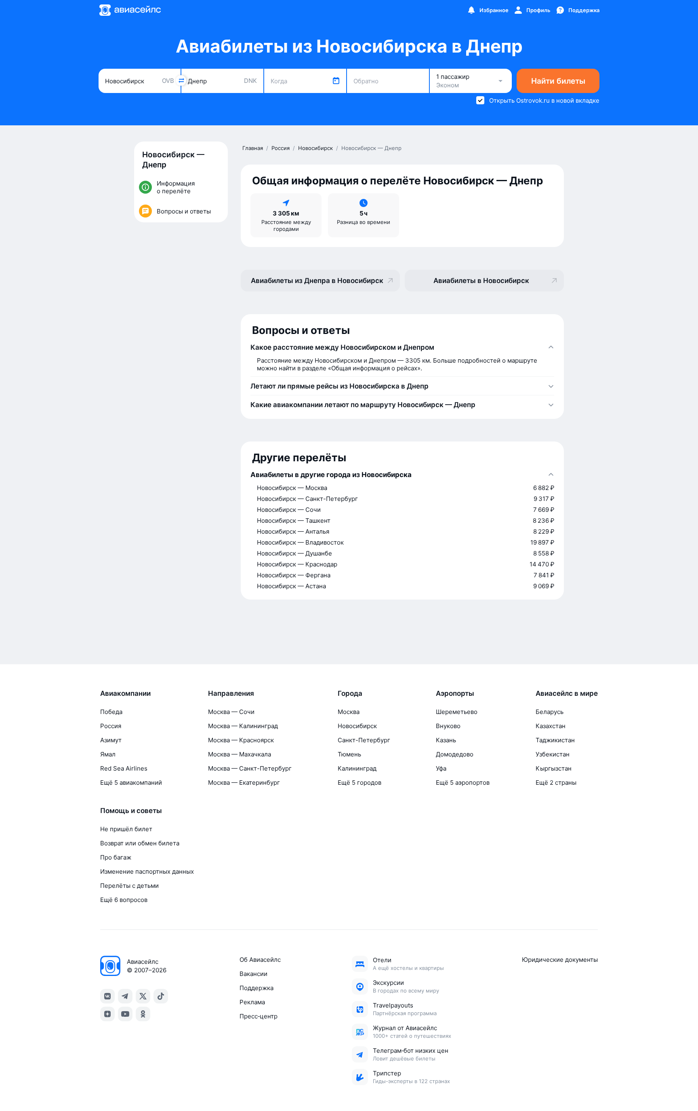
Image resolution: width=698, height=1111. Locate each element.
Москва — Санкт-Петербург (250, 768)
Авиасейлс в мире (567, 693)
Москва (349, 712)
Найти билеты (558, 81)
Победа (111, 712)
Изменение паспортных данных (147, 871)
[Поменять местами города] (181, 80)
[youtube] (125, 1014)
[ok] (143, 1014)
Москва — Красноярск (241, 740)
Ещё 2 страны (556, 782)
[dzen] (107, 1014)
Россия (110, 726)
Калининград (357, 768)
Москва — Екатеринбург (244, 782)
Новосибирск (357, 726)
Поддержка (256, 988)
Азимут (111, 740)
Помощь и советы (131, 811)
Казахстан (551, 726)
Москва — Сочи (231, 712)
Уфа (441, 768)
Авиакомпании (125, 693)
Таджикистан (555, 740)
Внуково (448, 726)
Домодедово (454, 754)
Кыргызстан (554, 768)
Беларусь (549, 712)
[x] (143, 996)
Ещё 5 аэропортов (463, 782)
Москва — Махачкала (239, 754)
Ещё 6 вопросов (123, 900)
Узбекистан (553, 754)
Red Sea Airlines (123, 768)
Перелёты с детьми (129, 885)
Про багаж (115, 857)
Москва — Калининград (243, 726)
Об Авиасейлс (260, 959)
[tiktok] (161, 996)
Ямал (108, 754)
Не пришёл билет (126, 829)
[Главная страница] (130, 10)
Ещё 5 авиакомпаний (131, 782)
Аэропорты (455, 693)
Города (350, 693)
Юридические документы (560, 959)
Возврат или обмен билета (139, 843)
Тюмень (349, 754)
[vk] (107, 996)
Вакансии (253, 974)
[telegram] (125, 996)
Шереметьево (456, 712)
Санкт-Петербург (364, 740)
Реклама (252, 1002)
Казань (446, 740)
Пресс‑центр (259, 1016)
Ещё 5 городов (359, 782)
